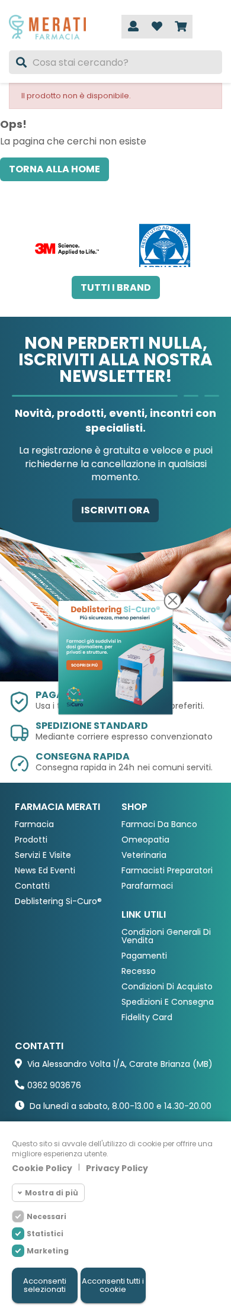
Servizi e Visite (43, 855)
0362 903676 (54, 1085)
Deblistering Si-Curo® (58, 901)
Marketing (48, 1251)
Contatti (32, 886)
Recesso (138, 971)
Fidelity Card (146, 1017)
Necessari (46, 1216)
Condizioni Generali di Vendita (166, 936)
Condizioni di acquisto (167, 986)
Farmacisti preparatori (167, 870)
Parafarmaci (147, 886)
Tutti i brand (116, 287)
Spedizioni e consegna (167, 1002)
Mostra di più (51, 1193)
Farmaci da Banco (159, 824)
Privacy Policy (117, 1168)
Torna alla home (54, 169)
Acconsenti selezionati (44, 1285)
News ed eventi (45, 870)
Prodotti (31, 839)
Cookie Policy (42, 1168)
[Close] (173, 600)
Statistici (45, 1234)
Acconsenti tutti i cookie (113, 1285)
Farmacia (34, 824)
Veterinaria (143, 855)
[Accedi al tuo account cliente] (133, 26)
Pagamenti (144, 955)
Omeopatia (145, 839)
